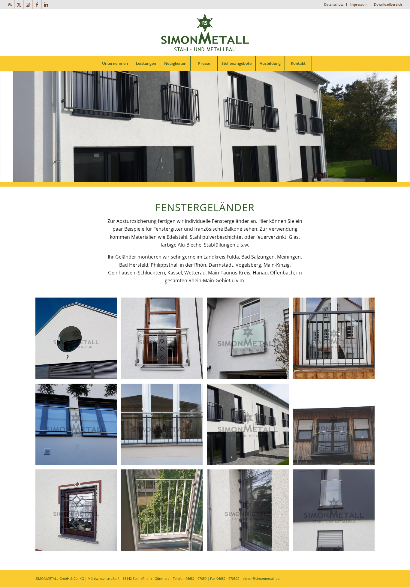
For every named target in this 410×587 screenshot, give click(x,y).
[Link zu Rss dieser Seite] (9, 4)
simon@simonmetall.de (261, 578)
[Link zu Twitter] (18, 4)
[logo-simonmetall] (205, 32)
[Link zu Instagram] (27, 4)
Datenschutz (333, 4)
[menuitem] (334, 4)
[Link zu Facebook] (36, 4)
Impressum (359, 4)
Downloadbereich (388, 4)
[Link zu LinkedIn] (45, 4)
